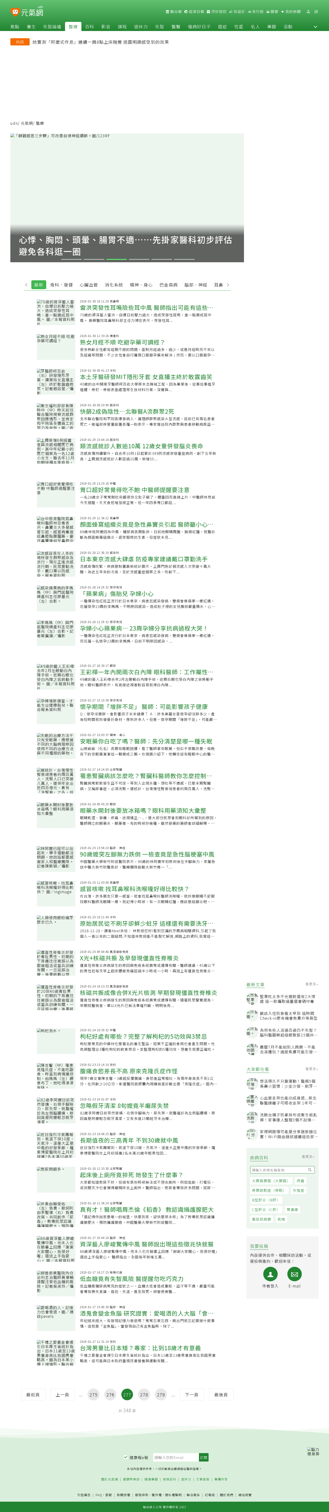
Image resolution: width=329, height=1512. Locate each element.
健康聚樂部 (131, 1479)
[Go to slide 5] (161, 259)
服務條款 (142, 1495)
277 (127, 1394)
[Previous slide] (27, 284)
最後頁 (221, 1394)
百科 (89, 26)
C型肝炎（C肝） (266, 1209)
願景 (274, 11)
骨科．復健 (61, 284)
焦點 (15, 26)
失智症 (298, 1190)
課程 (122, 26)
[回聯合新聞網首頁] (15, 12)
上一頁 (62, 1394)
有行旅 (257, 11)
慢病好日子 (199, 26)
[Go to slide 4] (139, 259)
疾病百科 (169, 1479)
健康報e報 (139, 1457)
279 (161, 1394)
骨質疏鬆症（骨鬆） (269, 1190)
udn (14, 123)
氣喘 (281, 1219)
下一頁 (192, 1394)
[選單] (316, 12)
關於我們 (226, 1495)
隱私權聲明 (173, 1495)
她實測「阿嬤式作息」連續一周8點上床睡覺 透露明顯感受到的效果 (101, 42)
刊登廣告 (84, 1495)
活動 (288, 26)
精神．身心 (141, 284)
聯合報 (175, 11)
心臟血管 (89, 284)
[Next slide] (227, 284)
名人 (255, 26)
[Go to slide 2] (94, 259)
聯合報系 (193, 1495)
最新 (38, 284)
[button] (315, 26)
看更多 (311, 984)
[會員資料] (308, 12)
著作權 (157, 1495)
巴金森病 (168, 284)
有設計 (239, 11)
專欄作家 (221, 1479)
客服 (108, 1495)
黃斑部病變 (261, 1219)
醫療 (73, 26)
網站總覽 (245, 1495)
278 (144, 1394)
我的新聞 (292, 11)
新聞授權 (123, 1495)
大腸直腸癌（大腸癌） (271, 1180)
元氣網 (27, 123)
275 (94, 1394)
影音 (106, 26)
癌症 (222, 26)
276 (110, 1394)
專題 (271, 26)
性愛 (238, 26)
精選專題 (151, 1479)
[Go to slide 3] (116, 259)
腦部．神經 (195, 284)
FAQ (99, 1495)
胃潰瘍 (292, 1209)
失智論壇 (52, 26)
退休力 (141, 26)
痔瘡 (300, 1180)
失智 (159, 26)
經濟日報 (196, 11)
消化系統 (114, 284)
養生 (31, 26)
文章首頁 (203, 1479)
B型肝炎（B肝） (266, 1199)
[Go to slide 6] (184, 259)
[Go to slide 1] (71, 259)
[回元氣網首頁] (32, 11)
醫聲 (176, 26)
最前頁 (33, 1394)
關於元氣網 (109, 1479)
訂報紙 (210, 1495)
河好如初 (218, 11)
